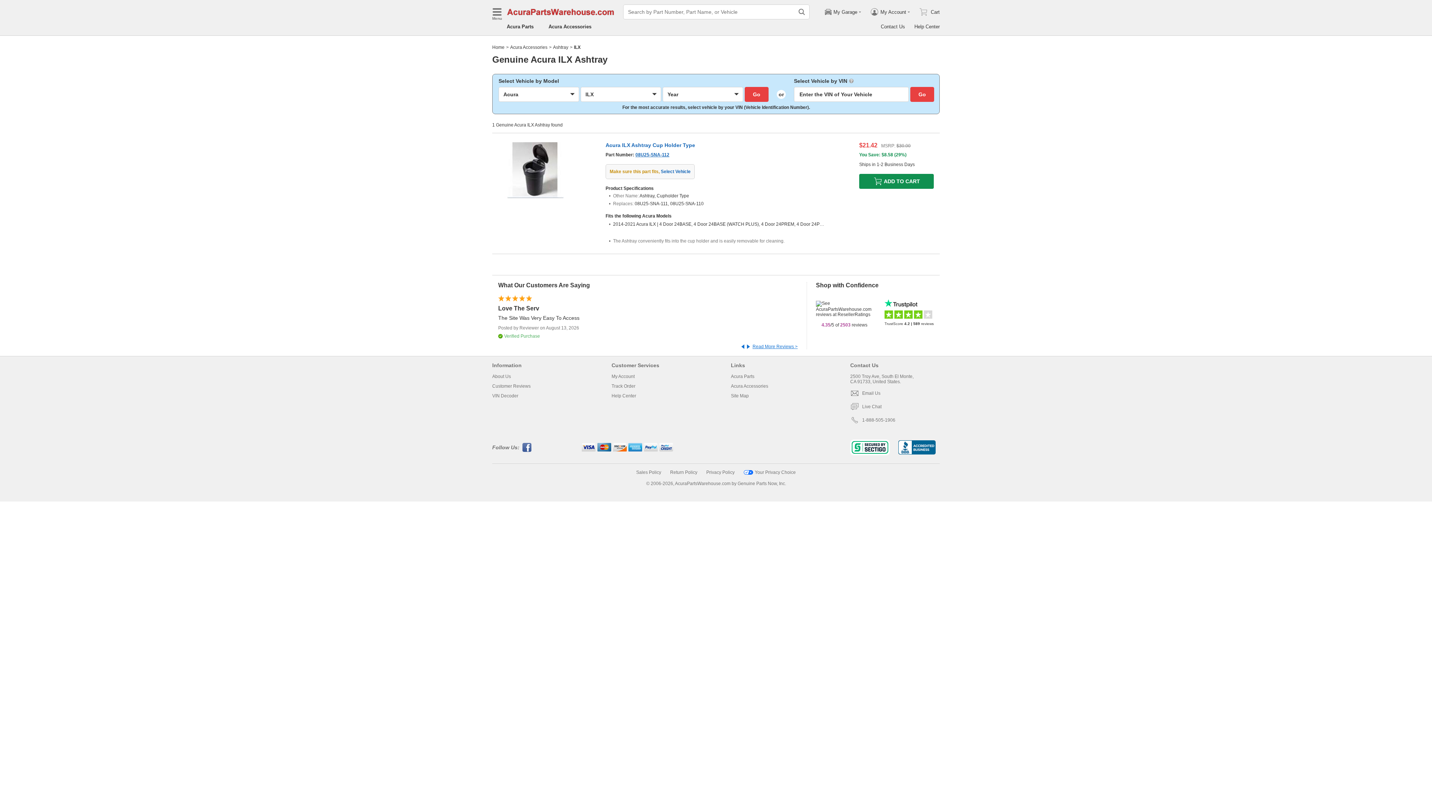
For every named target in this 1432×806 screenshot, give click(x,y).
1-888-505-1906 (878, 420)
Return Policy (683, 472)
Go (756, 94)
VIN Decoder (505, 396)
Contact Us (893, 26)
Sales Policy (648, 472)
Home (498, 47)
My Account (623, 376)
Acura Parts (520, 26)
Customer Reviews (511, 386)
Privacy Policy (720, 472)
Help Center (927, 26)
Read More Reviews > (775, 346)
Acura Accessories (570, 26)
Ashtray (560, 47)
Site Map (740, 396)
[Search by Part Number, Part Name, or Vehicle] (801, 11)
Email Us (871, 393)
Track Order (623, 386)
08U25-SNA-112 (652, 154)
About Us (501, 376)
